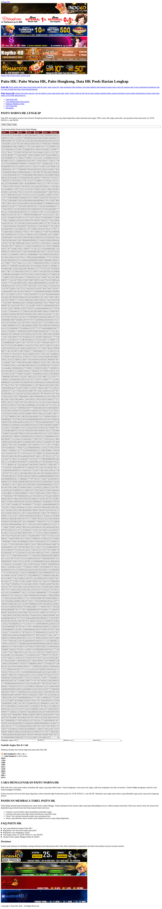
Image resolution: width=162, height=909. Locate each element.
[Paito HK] (5, 2)
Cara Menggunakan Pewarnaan (17, 102)
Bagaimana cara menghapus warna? (16, 833)
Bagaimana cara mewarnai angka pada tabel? (20, 830)
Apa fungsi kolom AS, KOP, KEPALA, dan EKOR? (23, 835)
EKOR (96, 740)
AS (15, 740)
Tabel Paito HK (11, 99)
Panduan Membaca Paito (15, 104)
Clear (3, 124)
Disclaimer (10, 108)
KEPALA (67, 740)
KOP (40, 740)
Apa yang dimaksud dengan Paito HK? (17, 828)
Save (9, 124)
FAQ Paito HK (11, 106)
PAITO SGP (25, 76)
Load (14, 124)
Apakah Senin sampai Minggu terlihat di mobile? (21, 837)
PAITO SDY (15, 76)
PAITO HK (5, 76)
